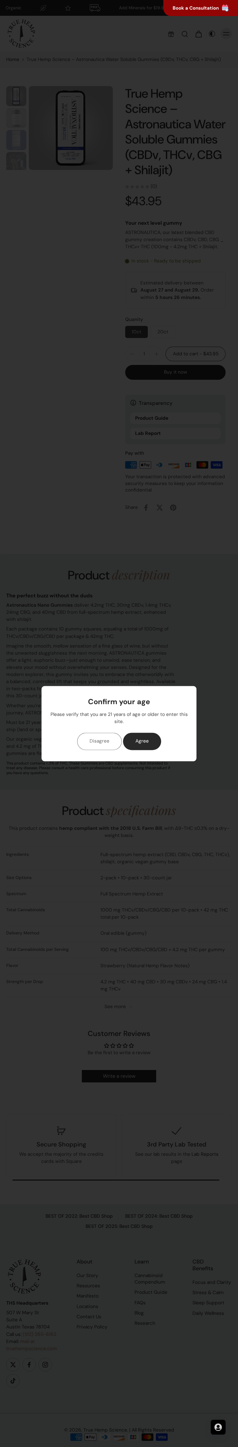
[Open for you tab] (218, 1427)
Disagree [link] (99, 741)
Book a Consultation (196, 8)
